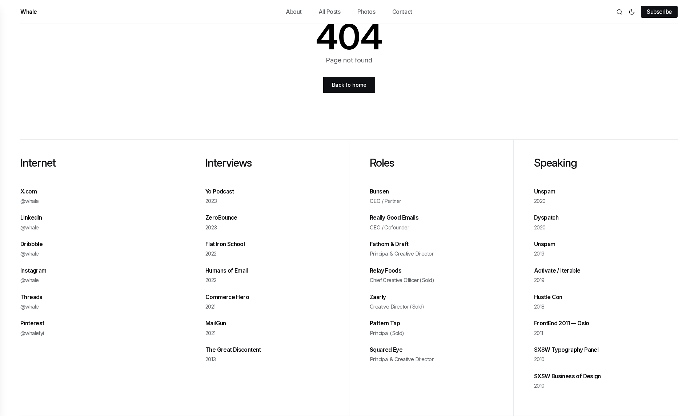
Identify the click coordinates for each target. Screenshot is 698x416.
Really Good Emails (394, 218)
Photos (366, 12)
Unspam (544, 191)
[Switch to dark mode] (632, 12)
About (293, 12)
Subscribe (659, 11)
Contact (402, 12)
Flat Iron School (225, 244)
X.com (28, 191)
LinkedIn (31, 218)
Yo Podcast (219, 191)
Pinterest (32, 323)
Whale (28, 12)
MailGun (215, 323)
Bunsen (379, 191)
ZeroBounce (221, 218)
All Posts (329, 12)
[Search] (619, 12)
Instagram (33, 270)
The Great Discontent (233, 350)
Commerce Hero (227, 297)
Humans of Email (226, 270)
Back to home (349, 85)
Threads (31, 297)
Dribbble (31, 244)
